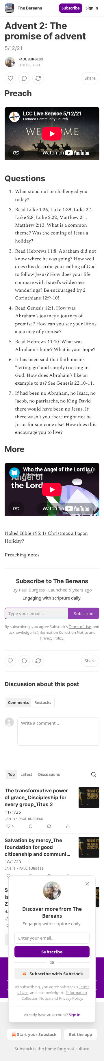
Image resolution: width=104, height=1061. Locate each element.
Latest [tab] (26, 774)
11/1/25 (13, 812)
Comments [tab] (18, 702)
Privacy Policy (70, 998)
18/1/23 (13, 862)
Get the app (80, 1034)
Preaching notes (22, 555)
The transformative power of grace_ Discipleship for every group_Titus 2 (36, 797)
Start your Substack (37, 1034)
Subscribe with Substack (56, 973)
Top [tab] (11, 774)
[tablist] (30, 702)
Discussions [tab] (49, 774)
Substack (23, 1049)
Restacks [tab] (42, 702)
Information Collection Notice (62, 632)
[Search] (93, 774)
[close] (87, 883)
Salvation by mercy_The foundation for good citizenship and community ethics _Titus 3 (38, 847)
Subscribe (71, 8)
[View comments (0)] (24, 78)
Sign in (92, 8)
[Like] (10, 78)
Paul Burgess (30, 59)
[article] (52, 808)
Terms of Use (80, 626)
